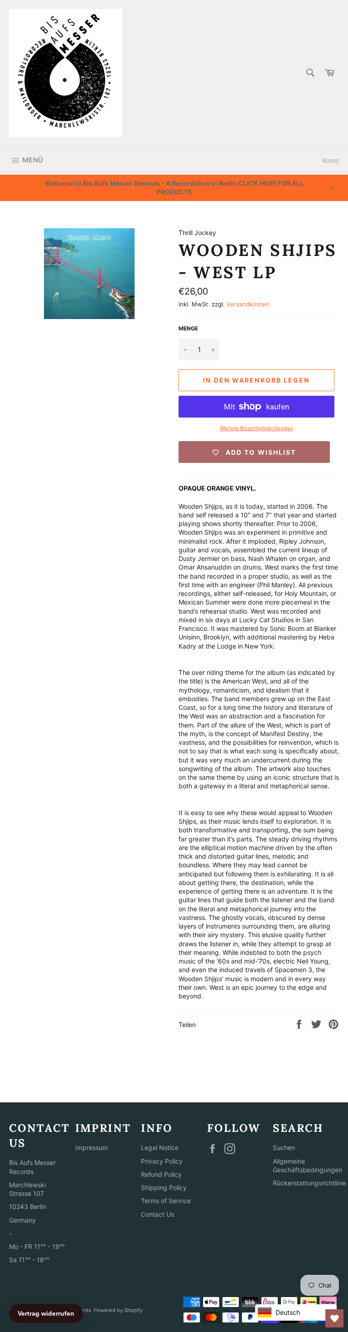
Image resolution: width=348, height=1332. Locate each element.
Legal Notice (160, 1147)
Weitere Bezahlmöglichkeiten (256, 428)
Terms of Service (166, 1200)
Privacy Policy (162, 1161)
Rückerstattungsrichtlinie (309, 1183)
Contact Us (157, 1214)
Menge (188, 328)
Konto (330, 160)
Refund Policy (161, 1174)
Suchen (284, 1147)
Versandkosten (248, 304)
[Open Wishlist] (334, 1318)
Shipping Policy (164, 1187)
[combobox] (310, 73)
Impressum (91, 1147)
